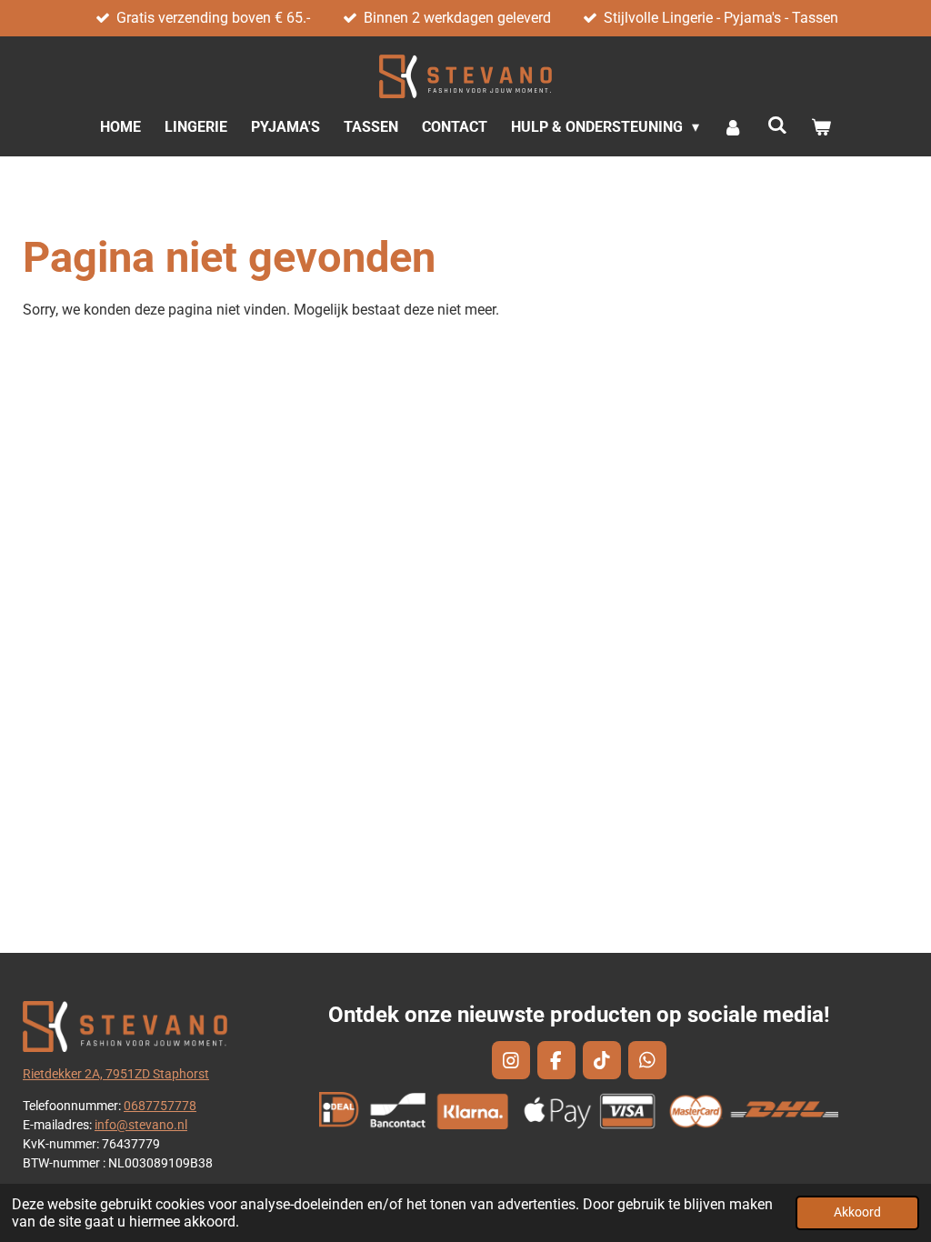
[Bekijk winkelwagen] (821, 127)
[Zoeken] (777, 125)
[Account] (733, 127)
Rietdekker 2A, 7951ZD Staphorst (116, 1074)
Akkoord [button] (857, 1212)
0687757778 (160, 1105)
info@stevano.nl (141, 1124)
